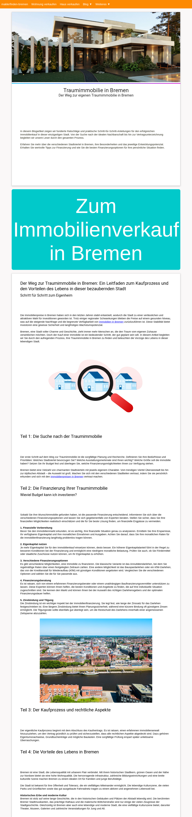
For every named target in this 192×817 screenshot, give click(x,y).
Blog (85, 4)
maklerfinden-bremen (14, 4)
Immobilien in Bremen (111, 321)
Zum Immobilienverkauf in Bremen (96, 229)
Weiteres (101, 4)
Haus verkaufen (70, 4)
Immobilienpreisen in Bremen (67, 476)
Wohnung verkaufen (44, 4)
